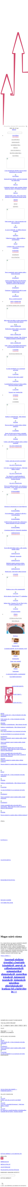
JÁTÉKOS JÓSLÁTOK (15, 618)
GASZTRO (16, 349)
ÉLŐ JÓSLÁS (15, 621)
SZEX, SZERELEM (15, 301)
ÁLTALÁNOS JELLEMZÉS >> (9, 1089)
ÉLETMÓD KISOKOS (16, 676)
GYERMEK (15, 401)
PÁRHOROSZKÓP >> (6, 1090)
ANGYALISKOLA (16, 150)
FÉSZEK (15, 399)
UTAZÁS (15, 574)
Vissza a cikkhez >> (6, 955)
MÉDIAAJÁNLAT (5, 1164)
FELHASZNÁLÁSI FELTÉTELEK (10, 1169)
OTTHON (15, 395)
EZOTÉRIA (15, 135)
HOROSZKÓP (15, 142)
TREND (15, 199)
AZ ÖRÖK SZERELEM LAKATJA (15, 305)
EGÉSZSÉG (15, 250)
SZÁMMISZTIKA (15, 145)
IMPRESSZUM (5, 1161)
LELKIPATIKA (16, 139)
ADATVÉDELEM (5, 1167)
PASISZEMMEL (15, 491)
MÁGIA (15, 147)
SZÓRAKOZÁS (15, 533)
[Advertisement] (14, 919)
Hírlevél (14, 129)
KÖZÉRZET (15, 254)
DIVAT (15, 204)
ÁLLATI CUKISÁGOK (15, 446)
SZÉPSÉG (15, 206)
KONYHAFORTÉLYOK (15, 353)
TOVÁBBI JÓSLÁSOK (7, 902)
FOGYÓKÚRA (16, 257)
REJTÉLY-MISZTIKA (15, 153)
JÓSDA (16, 614)
